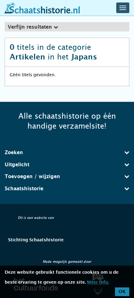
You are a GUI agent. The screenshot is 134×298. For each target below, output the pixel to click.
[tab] (67, 26)
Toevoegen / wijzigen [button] (32, 176)
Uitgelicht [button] (17, 164)
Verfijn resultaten (31, 27)
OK (122, 292)
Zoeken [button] (14, 152)
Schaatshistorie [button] (24, 188)
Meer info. (98, 282)
